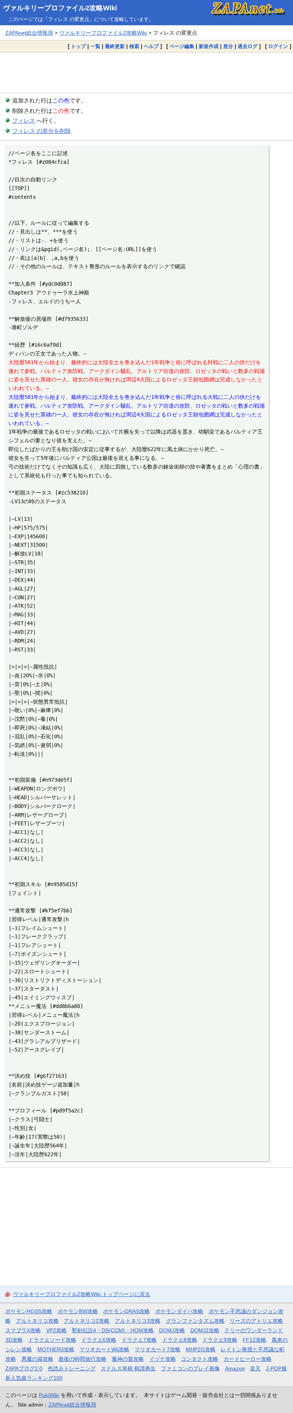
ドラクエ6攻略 (98, 1340)
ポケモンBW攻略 (78, 1311)
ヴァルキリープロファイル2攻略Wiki (60, 8)
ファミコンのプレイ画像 (190, 1368)
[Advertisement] (146, 72)
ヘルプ (151, 46)
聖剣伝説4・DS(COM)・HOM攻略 (113, 1330)
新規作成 (209, 46)
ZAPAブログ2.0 (23, 1368)
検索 (134, 46)
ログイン (278, 46)
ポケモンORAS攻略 (126, 1311)
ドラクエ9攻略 (219, 1340)
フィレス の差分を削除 (41, 131)
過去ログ (248, 46)
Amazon (235, 1368)
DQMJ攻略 (172, 1330)
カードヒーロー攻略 (248, 1359)
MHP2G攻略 (201, 1349)
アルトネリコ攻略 (37, 1321)
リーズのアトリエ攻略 (256, 1321)
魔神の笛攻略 (128, 1359)
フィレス (23, 120)
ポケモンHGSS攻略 (28, 1311)
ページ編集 (181, 46)
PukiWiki (49, 1395)
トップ (78, 46)
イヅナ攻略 (162, 1359)
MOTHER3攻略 (55, 1349)
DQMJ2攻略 (204, 1330)
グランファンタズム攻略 (195, 1321)
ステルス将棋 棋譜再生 (128, 1368)
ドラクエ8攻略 (179, 1340)
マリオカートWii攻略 (104, 1349)
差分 (228, 46)
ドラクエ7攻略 (139, 1340)
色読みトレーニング (72, 1368)
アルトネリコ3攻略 (138, 1321)
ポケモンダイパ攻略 (179, 1311)
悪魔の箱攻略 (37, 1359)
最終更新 (115, 46)
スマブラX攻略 (23, 1330)
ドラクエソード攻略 (52, 1340)
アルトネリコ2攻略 (86, 1321)
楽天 (255, 1368)
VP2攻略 (56, 1330)
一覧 (95, 46)
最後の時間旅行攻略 (82, 1359)
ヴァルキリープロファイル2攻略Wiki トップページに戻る (81, 1294)
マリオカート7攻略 (157, 1349)
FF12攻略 (254, 1340)
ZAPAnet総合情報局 (29, 33)
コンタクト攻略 (199, 1359)
